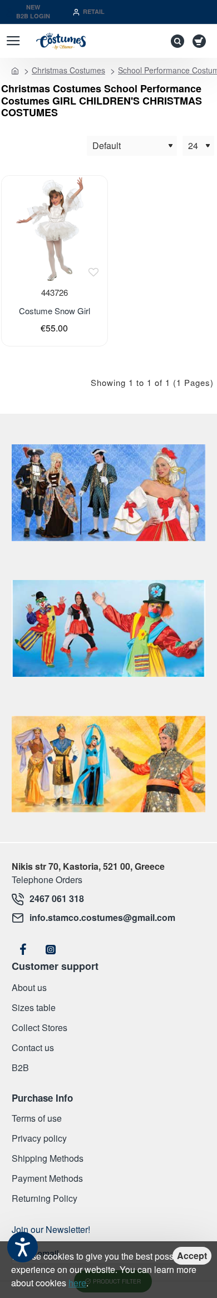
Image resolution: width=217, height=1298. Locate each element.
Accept (192, 1255)
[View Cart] (201, 41)
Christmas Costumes (68, 70)
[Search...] (175, 41)
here (77, 1282)
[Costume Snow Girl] (54, 228)
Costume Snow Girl (54, 310)
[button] (93, 272)
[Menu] (13, 41)
